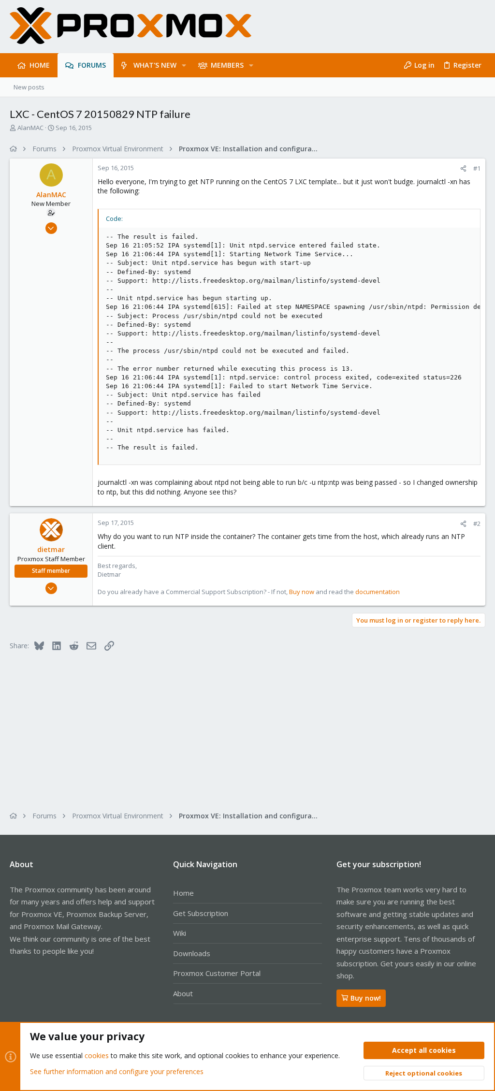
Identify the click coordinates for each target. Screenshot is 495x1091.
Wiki (179, 933)
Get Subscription (200, 913)
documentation (377, 591)
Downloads (191, 953)
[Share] (463, 168)
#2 (476, 523)
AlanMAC (30, 127)
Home (183, 893)
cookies (97, 1055)
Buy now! (365, 998)
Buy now (301, 591)
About (183, 993)
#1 (476, 168)
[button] (183, 65)
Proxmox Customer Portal (217, 973)
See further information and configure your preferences (117, 1071)
